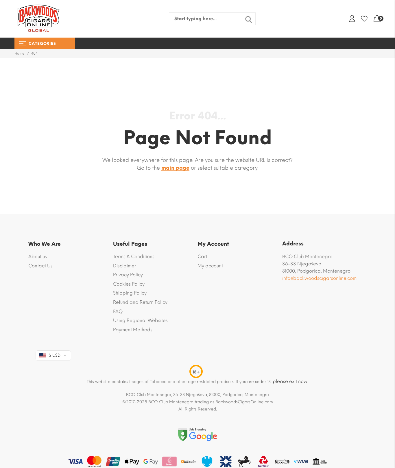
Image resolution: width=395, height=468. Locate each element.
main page (175, 168)
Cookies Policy (129, 284)
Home (19, 53)
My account (210, 266)
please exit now (290, 381)
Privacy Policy (128, 275)
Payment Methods (132, 329)
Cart (202, 256)
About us (37, 256)
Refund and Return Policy (140, 302)
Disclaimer (124, 266)
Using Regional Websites (140, 320)
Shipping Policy (130, 293)
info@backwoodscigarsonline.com (319, 278)
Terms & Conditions (133, 256)
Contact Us (40, 266)
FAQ (118, 311)
